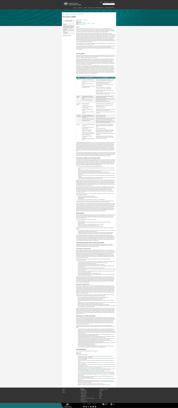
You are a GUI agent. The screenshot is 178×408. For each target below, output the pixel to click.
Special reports (83, 399)
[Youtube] (91, 407)
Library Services (91, 7)
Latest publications (83, 390)
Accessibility (101, 390)
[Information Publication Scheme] (105, 404)
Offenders (93, 23)
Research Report (83, 393)
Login (100, 396)
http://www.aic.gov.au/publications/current (103, 374)
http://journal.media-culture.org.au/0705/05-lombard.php (93, 367)
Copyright (100, 393)
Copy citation (65, 32)
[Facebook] (84, 407)
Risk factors (89, 23)
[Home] (72, 3)
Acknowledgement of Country (103, 389)
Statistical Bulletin (83, 395)
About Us (101, 2)
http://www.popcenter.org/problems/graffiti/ (106, 380)
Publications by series (84, 401)
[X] (88, 407)
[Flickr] (86, 407)
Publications (80, 7)
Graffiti (80, 23)
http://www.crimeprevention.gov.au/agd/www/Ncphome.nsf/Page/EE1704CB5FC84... (91, 383)
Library (63, 390)
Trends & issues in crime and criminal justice (87, 398)
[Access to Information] (113, 404)
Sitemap (100, 398)
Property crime (84, 23)
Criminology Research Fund (109, 7)
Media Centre (106, 2)
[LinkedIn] (95, 407)
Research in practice (84, 392)
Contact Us (112, 2)
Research (74, 7)
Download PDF (68, 20)
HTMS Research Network (99, 7)
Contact (100, 392)
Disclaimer (100, 395)
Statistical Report (83, 396)
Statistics (85, 7)
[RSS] (93, 407)
